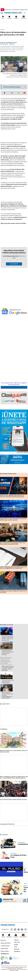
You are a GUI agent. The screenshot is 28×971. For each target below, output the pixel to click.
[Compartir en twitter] (12, 93)
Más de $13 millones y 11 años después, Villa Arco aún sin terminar (14, 751)
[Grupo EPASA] (5, 963)
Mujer (16, 944)
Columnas (4, 835)
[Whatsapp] (11, 929)
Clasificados (5, 946)
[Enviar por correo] (24, 93)
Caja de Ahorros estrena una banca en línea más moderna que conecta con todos (13, 519)
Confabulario (3, 729)
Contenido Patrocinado (8, 473)
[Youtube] (22, 929)
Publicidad (4, 948)
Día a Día (17, 942)
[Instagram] (25, 929)
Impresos (17, 951)
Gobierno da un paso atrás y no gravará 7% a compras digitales (8, 681)
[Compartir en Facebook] (4, 93)
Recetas (16, 949)
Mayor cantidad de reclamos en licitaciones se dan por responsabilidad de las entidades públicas (14, 777)
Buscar (3, 940)
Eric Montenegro (4, 44)
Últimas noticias (7, 625)
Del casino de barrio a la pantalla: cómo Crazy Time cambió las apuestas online (12, 543)
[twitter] (18, 929)
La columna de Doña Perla (7, 824)
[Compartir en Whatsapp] (19, 93)
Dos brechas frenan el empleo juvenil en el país (13, 799)
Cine (15, 947)
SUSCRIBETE (14, 264)
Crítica (16, 940)
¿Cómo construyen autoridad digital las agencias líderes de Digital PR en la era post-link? (13, 567)
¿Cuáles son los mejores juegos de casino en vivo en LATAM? (13, 591)
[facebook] (15, 929)
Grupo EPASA (5, 951)
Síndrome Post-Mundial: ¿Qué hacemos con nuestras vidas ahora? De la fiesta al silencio (12, 496)
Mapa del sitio (5, 943)
